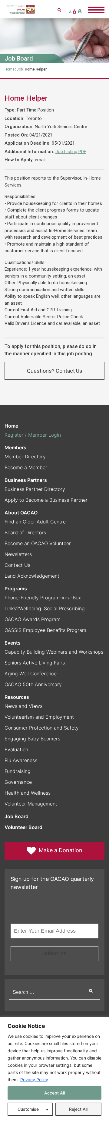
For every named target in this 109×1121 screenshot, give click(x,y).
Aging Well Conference (31, 673)
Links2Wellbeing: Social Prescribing (45, 608)
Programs (16, 589)
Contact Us (17, 565)
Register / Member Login (33, 435)
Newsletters (18, 554)
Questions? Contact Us (54, 371)
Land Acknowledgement (32, 576)
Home (10, 69)
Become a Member (26, 467)
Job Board (16, 816)
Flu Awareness (21, 760)
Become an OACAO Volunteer (38, 543)
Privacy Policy (34, 1079)
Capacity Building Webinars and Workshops (54, 652)
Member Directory (25, 457)
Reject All (78, 1109)
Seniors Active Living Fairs (35, 663)
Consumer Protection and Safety (42, 728)
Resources (17, 697)
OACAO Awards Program (33, 619)
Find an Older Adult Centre (35, 522)
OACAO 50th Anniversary (33, 684)
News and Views (23, 706)
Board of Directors (25, 532)
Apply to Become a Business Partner (46, 500)
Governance (18, 782)
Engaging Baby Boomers (32, 739)
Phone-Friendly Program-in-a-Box (43, 598)
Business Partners (26, 480)
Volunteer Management (31, 804)
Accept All (54, 1092)
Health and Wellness (28, 793)
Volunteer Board (23, 827)
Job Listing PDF (70, 151)
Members (15, 447)
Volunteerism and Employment (39, 717)
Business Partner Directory (35, 489)
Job (20, 69)
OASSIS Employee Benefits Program (45, 630)
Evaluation (16, 749)
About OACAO (21, 513)
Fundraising (18, 771)
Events (13, 643)
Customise (28, 1109)
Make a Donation (60, 850)
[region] (54, 1069)
